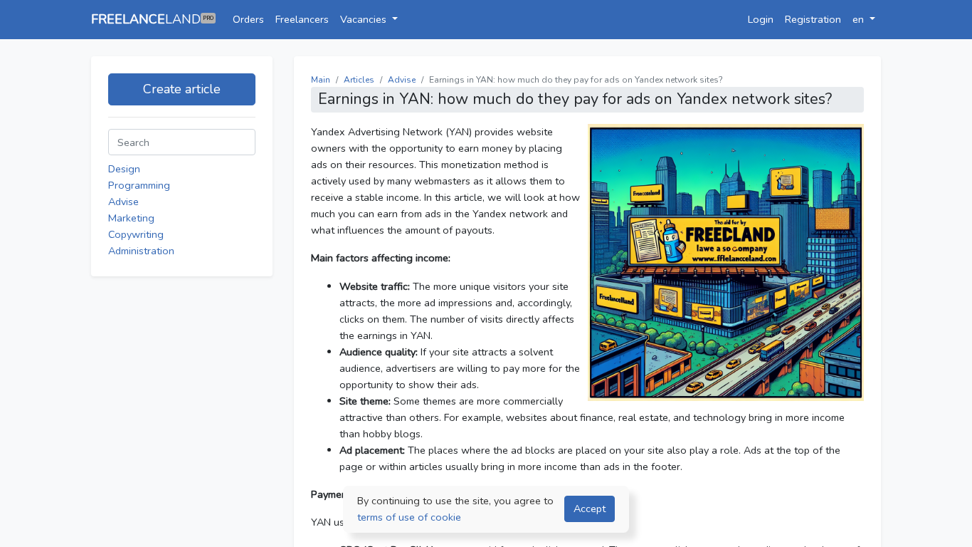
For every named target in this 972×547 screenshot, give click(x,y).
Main (320, 79)
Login (760, 19)
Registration (813, 19)
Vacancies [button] (364, 19)
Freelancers (302, 19)
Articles (359, 79)
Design (124, 169)
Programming (139, 185)
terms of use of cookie (409, 517)
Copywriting (136, 234)
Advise (123, 201)
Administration (141, 251)
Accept (590, 508)
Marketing (131, 218)
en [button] (859, 19)
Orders (248, 19)
